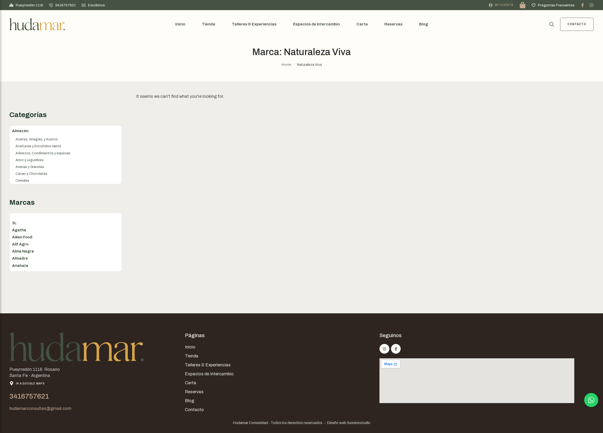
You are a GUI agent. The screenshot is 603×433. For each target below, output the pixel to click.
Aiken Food (22, 237)
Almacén (20, 131)
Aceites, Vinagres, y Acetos (37, 139)
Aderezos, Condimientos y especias (43, 153)
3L (14, 223)
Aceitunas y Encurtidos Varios (38, 146)
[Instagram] (591, 5)
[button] (26, 5)
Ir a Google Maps (30, 383)
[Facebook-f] (582, 5)
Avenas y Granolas (30, 167)
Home (286, 64)
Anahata (20, 266)
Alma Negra (23, 251)
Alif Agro (20, 244)
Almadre (20, 258)
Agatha (19, 230)
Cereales (22, 180)
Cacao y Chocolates (31, 174)
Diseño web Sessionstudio (348, 423)
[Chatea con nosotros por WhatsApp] (591, 400)
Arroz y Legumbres (30, 160)
